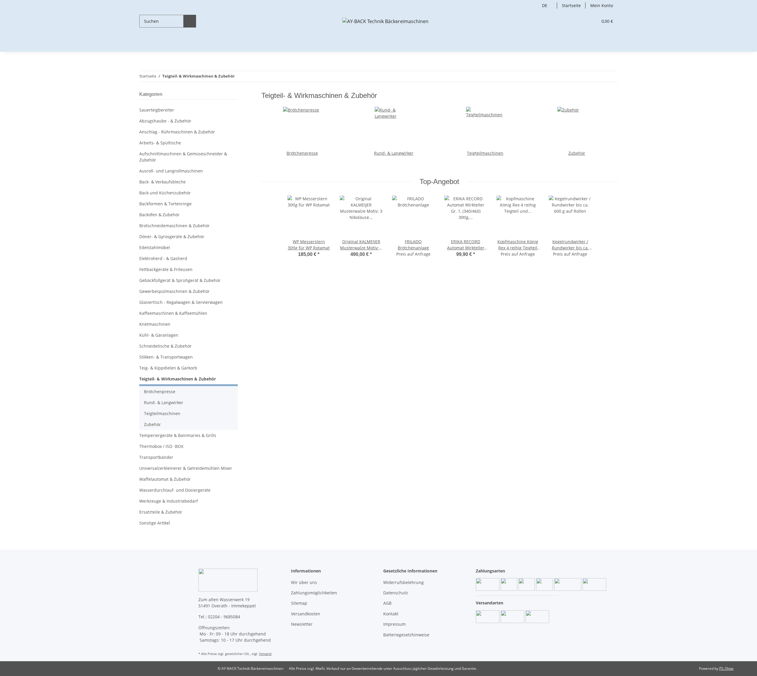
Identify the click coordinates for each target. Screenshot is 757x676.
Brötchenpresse (302, 153)
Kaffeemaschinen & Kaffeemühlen (173, 313)
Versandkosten (305, 614)
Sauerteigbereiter (156, 110)
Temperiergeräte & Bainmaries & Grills (177, 435)
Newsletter (302, 624)
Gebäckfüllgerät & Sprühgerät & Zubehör (180, 280)
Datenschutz (395, 593)
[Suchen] (189, 21)
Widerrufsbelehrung (403, 582)
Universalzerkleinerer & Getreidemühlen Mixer (185, 468)
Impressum (394, 624)
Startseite (571, 5)
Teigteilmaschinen (485, 153)
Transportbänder (156, 457)
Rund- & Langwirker (393, 153)
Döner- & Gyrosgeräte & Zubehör (171, 236)
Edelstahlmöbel (154, 247)
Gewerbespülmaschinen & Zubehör (174, 291)
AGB (387, 603)
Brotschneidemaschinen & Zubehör (174, 225)
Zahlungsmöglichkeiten (314, 593)
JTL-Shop (726, 668)
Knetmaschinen (154, 324)
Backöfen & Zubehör (159, 214)
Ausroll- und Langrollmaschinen (171, 171)
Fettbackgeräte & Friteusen (166, 269)
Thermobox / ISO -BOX (161, 446)
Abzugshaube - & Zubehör (165, 121)
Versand (265, 653)
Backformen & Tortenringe (165, 203)
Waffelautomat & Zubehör (165, 479)
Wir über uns (304, 582)
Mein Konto (601, 5)
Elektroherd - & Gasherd (163, 258)
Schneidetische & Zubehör (165, 346)
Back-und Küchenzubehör (165, 193)
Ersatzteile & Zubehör (160, 512)
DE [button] (544, 5)
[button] (581, 21)
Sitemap (299, 603)
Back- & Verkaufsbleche (162, 182)
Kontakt (390, 614)
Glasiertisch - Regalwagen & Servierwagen (181, 302)
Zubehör (576, 153)
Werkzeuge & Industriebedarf (168, 501)
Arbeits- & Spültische (160, 143)
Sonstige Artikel (154, 523)
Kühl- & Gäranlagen (158, 335)
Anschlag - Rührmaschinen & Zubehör (177, 132)
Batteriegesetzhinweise (406, 635)
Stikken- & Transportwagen (166, 357)
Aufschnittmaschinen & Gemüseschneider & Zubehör (183, 157)
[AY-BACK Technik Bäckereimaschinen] (385, 21)
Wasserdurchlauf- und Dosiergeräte (175, 490)
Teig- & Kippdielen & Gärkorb (168, 368)
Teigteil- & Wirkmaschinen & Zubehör (177, 379)
